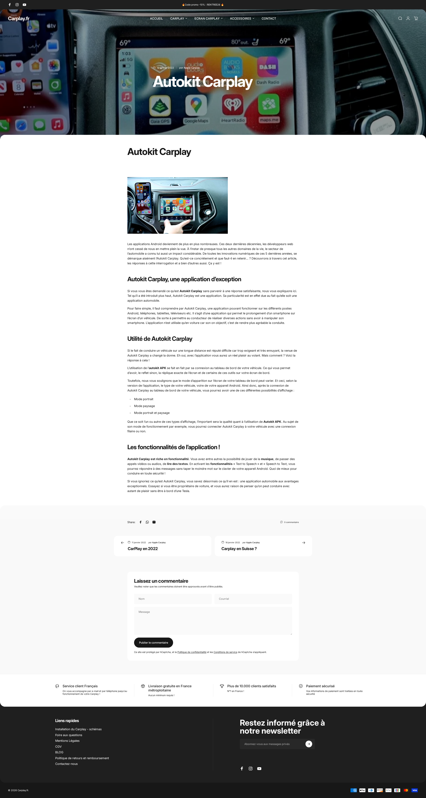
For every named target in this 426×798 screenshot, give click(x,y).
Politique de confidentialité (191, 652)
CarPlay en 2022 (143, 548)
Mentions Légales (67, 740)
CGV (58, 746)
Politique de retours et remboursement (82, 758)
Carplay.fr (18, 18)
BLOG (59, 752)
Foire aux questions (68, 735)
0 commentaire (291, 522)
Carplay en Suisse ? (239, 548)
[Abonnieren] (308, 744)
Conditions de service (225, 652)
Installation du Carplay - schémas (78, 729)
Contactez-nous (66, 764)
